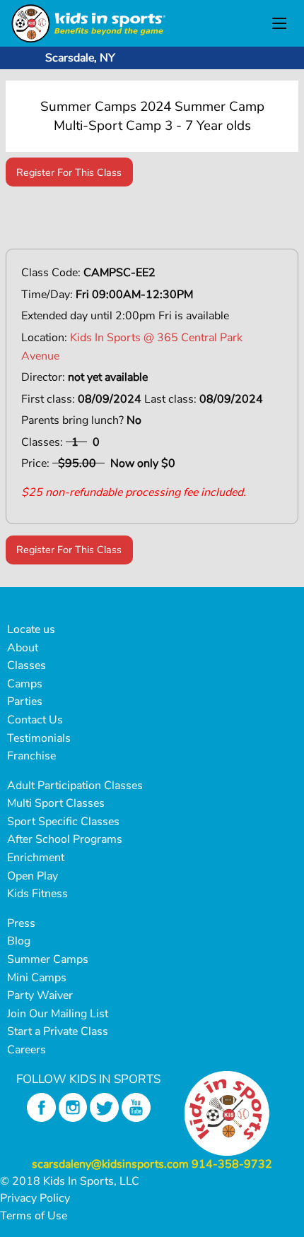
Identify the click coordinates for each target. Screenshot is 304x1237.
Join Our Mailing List (57, 1014)
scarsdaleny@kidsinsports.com (110, 1164)
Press (21, 923)
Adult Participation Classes (75, 785)
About (22, 648)
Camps (24, 684)
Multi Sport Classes (56, 803)
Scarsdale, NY (80, 58)
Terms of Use (33, 1216)
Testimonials (39, 738)
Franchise (31, 756)
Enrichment (35, 857)
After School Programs (64, 839)
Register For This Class (69, 172)
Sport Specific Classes (63, 821)
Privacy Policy (35, 1198)
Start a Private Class (57, 1031)
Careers (26, 1050)
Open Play (32, 876)
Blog (18, 941)
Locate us (31, 629)
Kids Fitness (37, 893)
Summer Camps (47, 959)
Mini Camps (36, 978)
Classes (26, 665)
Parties (24, 701)
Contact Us (35, 720)
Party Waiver (40, 995)
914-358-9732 (232, 1164)
